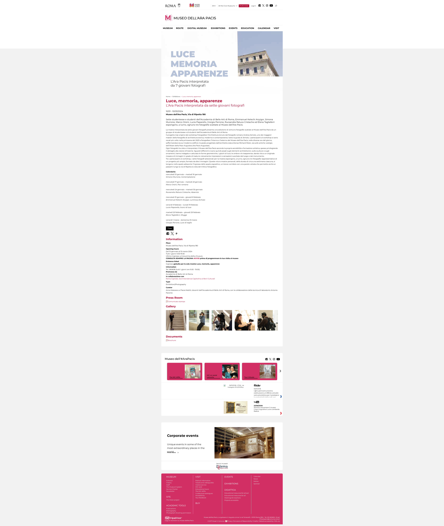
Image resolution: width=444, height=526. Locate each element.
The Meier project (172, 500)
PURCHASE (244, 6)
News (256, 479)
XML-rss (277, 521)
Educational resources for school (236, 493)
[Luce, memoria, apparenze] (176, 325)
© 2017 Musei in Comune (216, 521)
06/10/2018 (266, 393)
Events (233, 28)
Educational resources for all (235, 495)
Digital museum (197, 28)
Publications (171, 508)
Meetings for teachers (232, 498)
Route (179, 28)
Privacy (229, 521)
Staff (168, 485)
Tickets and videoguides (204, 483)
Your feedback (200, 498)
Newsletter (170, 491)
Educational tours (202, 489)
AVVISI (197, 258)
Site (168, 497)
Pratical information (202, 480)
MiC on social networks (212, 376)
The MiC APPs (174, 377)
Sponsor (257, 484)
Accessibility (200, 495)
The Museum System (174, 487)
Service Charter (172, 489)
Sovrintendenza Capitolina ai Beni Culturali (197, 279)
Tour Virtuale (249, 377)
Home (168, 96)
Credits (255, 521)
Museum (168, 28)
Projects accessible (231, 500)
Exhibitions (218, 28)
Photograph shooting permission (178, 513)
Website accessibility (266, 521)
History (169, 483)
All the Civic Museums (226, 6)
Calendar (264, 28)
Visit (276, 28)
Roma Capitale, (172, 279)
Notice (256, 481)
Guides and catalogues (204, 493)
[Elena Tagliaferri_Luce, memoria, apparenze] (199, 325)
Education (247, 28)
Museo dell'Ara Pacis (195, 18)
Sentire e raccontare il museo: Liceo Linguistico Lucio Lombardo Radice (266, 409)
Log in (253, 6)
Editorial (169, 480)
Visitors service (200, 485)
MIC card (198, 487)
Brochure (172, 340)
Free (170, 228)
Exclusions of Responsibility (242, 521)
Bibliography (171, 511)
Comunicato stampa (176, 301)
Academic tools (176, 505)
